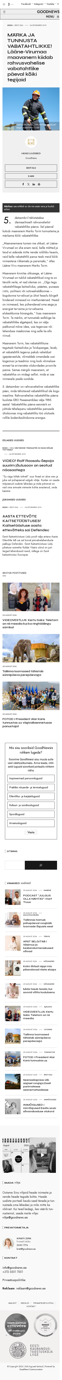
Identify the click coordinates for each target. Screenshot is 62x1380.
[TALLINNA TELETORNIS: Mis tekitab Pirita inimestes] (42, 1155)
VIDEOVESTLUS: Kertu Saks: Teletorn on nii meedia (38, 1015)
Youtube (50, 4)
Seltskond (20, 448)
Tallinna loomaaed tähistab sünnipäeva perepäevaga (22, 673)
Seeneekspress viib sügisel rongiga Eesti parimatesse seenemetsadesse (37, 1084)
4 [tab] (16, 1335)
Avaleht (12, 1303)
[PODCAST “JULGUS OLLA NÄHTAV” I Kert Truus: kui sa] (15, 1155)
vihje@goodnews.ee (15, 1217)
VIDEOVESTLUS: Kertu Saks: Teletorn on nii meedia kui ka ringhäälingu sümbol (30, 623)
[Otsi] (41, 865)
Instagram (38, 4)
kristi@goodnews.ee (26, 1249)
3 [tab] (13, 1335)
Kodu (10, 25)
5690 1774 (22, 1245)
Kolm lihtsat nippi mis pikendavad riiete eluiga (39, 968)
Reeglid (25, 1303)
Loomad (48, 1029)
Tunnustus (49, 1052)
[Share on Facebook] (23, 184)
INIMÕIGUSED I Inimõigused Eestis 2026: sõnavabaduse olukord (39, 1108)
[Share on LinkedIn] (33, 184)
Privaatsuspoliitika (13, 1280)
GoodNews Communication (31, 1369)
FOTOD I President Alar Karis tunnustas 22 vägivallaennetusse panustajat (27, 722)
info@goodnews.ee (14, 1268)
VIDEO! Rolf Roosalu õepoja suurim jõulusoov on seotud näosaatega (28, 465)
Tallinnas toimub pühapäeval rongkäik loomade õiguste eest (38, 923)
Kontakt (31, 1306)
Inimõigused (50, 1099)
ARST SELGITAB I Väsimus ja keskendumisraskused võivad (38, 946)
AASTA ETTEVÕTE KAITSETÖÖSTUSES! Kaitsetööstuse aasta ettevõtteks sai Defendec (25, 523)
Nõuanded (49, 961)
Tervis (47, 936)
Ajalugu (48, 1006)
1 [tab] (6, 1335)
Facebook (26, 4)
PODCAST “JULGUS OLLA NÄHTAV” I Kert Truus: (37, 899)
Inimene (47, 890)
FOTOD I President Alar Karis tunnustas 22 (39, 1059)
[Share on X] (28, 184)
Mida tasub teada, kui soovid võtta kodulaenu (39, 990)
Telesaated (32, 448)
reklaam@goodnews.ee (31, 1288)
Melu (12, 448)
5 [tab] (19, 1335)
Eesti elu (19, 25)
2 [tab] (9, 1335)
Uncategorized (31, 915)
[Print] (39, 184)
